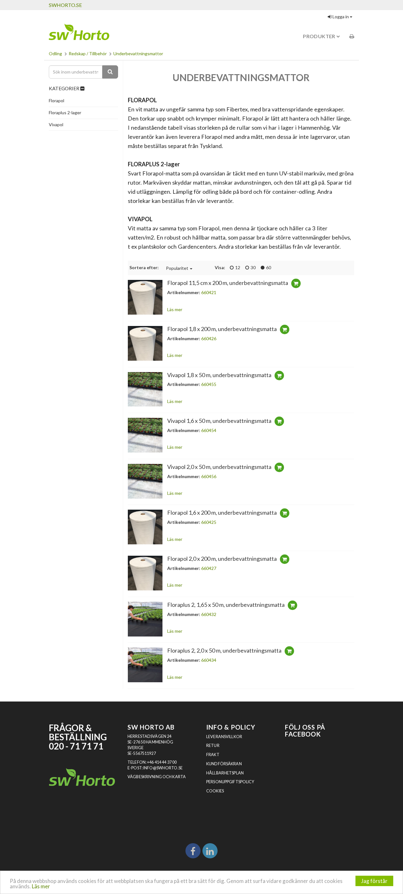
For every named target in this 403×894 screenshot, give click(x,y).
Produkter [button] (319, 36)
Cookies (215, 791)
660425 (208, 522)
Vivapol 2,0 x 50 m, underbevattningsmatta (219, 466)
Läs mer (41, 886)
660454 (208, 430)
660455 (208, 384)
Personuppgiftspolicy (230, 781)
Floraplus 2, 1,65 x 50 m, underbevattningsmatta (226, 604)
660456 (208, 476)
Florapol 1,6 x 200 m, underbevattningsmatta (222, 512)
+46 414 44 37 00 (162, 762)
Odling (55, 53)
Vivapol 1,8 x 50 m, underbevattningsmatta (219, 374)
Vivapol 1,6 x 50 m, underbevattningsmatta (219, 420)
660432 (208, 614)
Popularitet (177, 268)
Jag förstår (374, 881)
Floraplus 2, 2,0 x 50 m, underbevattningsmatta (224, 650)
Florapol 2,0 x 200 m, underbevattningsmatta (222, 558)
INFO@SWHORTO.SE (163, 768)
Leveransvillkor (224, 736)
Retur (212, 745)
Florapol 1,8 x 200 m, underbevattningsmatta (222, 328)
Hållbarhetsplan (225, 773)
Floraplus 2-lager (65, 112)
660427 (208, 568)
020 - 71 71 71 (76, 746)
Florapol (56, 100)
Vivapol (56, 124)
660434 (208, 660)
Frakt (212, 754)
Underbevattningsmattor (138, 53)
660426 (208, 338)
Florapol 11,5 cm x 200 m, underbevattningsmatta (227, 282)
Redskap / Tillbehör (88, 53)
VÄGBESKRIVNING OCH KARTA (157, 776)
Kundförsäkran (224, 763)
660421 (208, 292)
